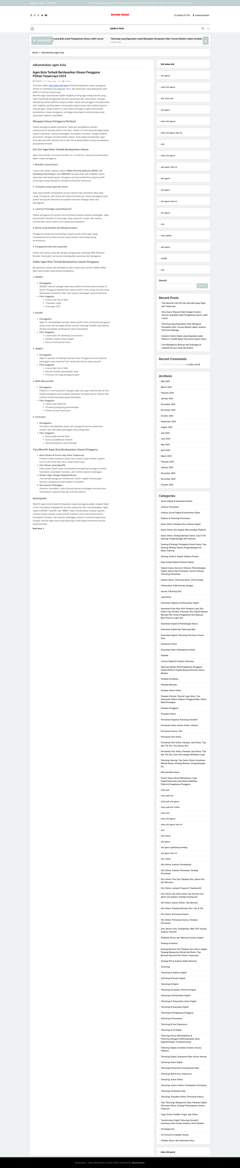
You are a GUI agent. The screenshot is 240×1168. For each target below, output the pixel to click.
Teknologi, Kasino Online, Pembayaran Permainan (184, 1085)
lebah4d (164, 655)
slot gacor (165, 75)
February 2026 (167, 393)
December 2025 (168, 404)
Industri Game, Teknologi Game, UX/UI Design (182, 580)
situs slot (165, 813)
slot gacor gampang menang (174, 847)
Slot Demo (166, 836)
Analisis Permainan (170, 507)
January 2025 (167, 467)
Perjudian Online (168, 714)
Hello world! (194, 364)
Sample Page (117, 28)
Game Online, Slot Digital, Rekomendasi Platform (183, 530)
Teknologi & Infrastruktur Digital (175, 995)
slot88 (164, 258)
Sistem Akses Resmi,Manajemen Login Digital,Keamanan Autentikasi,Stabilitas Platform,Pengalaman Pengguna (179, 781)
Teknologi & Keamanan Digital (175, 1007)
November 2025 (168, 410)
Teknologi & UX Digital (171, 1030)
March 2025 (166, 456)
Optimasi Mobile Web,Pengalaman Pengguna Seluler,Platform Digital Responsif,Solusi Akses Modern (183, 670)
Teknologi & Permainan (171, 1018)
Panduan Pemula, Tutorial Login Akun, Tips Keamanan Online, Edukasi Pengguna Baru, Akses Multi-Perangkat (183, 699)
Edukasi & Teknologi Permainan (175, 518)
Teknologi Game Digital (171, 1062)
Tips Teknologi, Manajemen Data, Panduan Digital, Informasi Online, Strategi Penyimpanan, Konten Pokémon (184, 1105)
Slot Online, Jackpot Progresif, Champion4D (181, 888)
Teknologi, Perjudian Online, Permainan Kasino (182, 1096)
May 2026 (165, 381)
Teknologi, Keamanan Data (173, 1091)
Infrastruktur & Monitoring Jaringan (177, 585)
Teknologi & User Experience (174, 1024)
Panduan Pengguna (169, 708)
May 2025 (165, 444)
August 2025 (166, 427)
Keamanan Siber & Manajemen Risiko (178, 650)
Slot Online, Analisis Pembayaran (176, 864)
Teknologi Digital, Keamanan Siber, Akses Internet (184, 1056)
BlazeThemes (138, 1162)
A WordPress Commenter (173, 364)
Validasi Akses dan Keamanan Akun (177, 1140)
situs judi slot (167, 795)
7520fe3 (38, 81)
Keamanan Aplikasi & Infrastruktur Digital (180, 603)
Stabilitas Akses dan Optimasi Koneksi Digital (182, 937)
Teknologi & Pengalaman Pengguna (177, 1013)
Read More (37, 528)
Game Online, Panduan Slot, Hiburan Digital (181, 524)
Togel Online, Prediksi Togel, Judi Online (179, 1114)
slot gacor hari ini (169, 167)
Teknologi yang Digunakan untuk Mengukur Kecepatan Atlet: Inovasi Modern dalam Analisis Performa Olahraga (135, 38)
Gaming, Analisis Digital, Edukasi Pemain (180, 556)
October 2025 (167, 416)
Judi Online (166, 597)
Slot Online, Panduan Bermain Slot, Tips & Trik (182, 908)
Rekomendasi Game (170, 772)
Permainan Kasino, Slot (171, 731)
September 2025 (168, 421)
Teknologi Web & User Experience (176, 1074)
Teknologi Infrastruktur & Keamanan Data (180, 1068)
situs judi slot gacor (170, 801)
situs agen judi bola (58, 85)
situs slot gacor (168, 87)
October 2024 (167, 485)
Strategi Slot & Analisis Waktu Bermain (179, 961)
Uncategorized (167, 1129)
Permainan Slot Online (171, 737)
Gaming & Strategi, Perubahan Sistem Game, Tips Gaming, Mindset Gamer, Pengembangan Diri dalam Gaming (183, 547)
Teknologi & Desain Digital (173, 978)
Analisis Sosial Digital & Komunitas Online (180, 512)
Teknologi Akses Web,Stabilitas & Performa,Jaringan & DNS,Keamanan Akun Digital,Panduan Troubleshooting (180, 1038)
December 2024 (168, 473)
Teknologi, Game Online (172, 1079)
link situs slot (167, 98)
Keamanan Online (169, 644)
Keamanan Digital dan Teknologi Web (178, 629)
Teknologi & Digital (169, 984)
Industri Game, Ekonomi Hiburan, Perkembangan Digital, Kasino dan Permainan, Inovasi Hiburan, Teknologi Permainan (183, 571)
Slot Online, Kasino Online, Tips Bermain (179, 902)
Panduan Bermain (169, 684)
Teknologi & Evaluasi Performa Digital (178, 990)
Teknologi (165, 967)
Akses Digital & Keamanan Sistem (176, 501)
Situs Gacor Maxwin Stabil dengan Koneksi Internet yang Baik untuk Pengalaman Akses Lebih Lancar (185, 315)
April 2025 (165, 450)
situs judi (165, 790)
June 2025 (165, 438)
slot (162, 144)
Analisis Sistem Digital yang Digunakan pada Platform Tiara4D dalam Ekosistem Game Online (147, 3)
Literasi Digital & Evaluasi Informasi (177, 661)
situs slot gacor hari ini (171, 133)
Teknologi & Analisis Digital (173, 972)
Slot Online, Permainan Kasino (175, 914)
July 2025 (165, 433)
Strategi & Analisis (169, 943)
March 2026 (166, 387)
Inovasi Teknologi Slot (171, 591)
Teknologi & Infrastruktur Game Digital (178, 1001)
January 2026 (167, 398)
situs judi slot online (170, 807)
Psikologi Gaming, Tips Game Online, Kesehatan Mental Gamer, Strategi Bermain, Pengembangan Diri (183, 763)
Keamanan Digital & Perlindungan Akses (179, 623)
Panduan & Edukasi (169, 679)
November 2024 (168, 479)
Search (163, 280)
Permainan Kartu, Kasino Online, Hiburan (179, 725)
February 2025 (167, 462)
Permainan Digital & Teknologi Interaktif (179, 719)
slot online (166, 859)
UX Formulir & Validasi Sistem (175, 1135)
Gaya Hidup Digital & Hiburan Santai (177, 562)
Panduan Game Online (171, 690)
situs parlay (166, 235)
